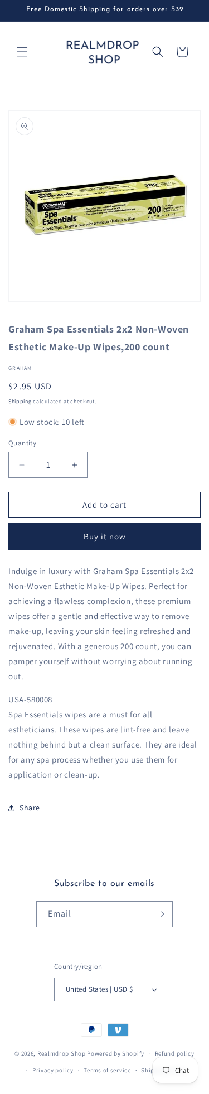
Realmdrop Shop (61, 1053)
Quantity (22, 443)
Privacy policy (53, 1070)
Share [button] (30, 808)
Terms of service (107, 1070)
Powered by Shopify (115, 1053)
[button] (22, 51)
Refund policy (175, 1053)
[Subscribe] (160, 914)
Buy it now (105, 536)
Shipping (20, 401)
